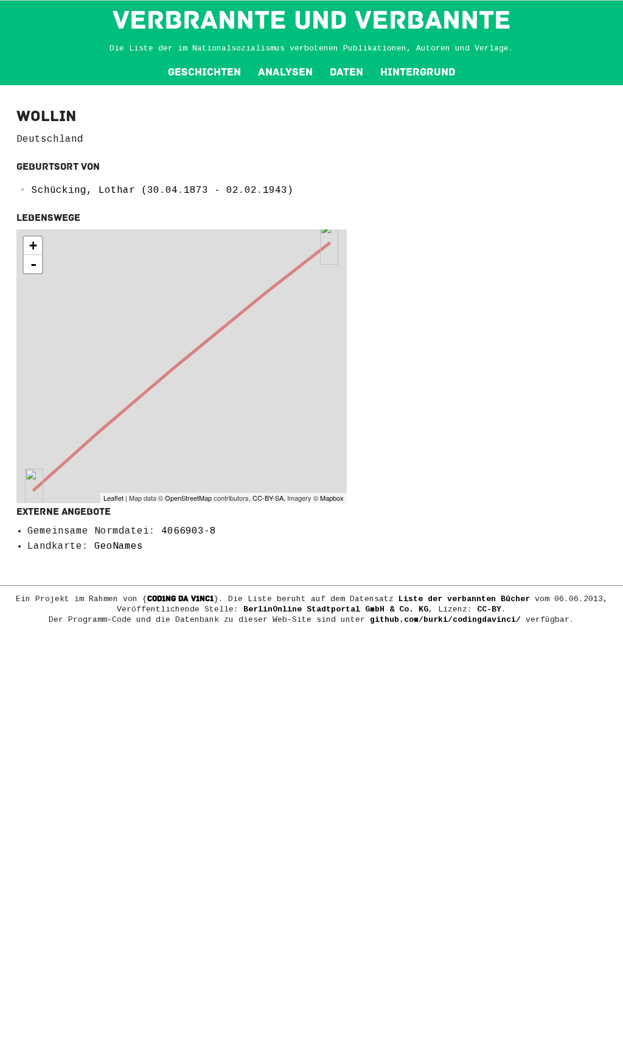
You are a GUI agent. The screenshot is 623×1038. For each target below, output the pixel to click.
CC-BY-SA (268, 498)
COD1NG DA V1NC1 (180, 599)
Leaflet (113, 498)
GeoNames (118, 546)
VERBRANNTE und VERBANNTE (312, 20)
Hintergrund (417, 72)
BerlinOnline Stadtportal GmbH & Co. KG (335, 609)
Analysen (285, 72)
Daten (346, 72)
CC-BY (489, 609)
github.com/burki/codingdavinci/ (445, 619)
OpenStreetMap (188, 498)
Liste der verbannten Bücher (464, 599)
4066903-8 (188, 531)
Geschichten (204, 72)
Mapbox (332, 498)
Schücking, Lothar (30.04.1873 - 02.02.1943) (162, 190)
